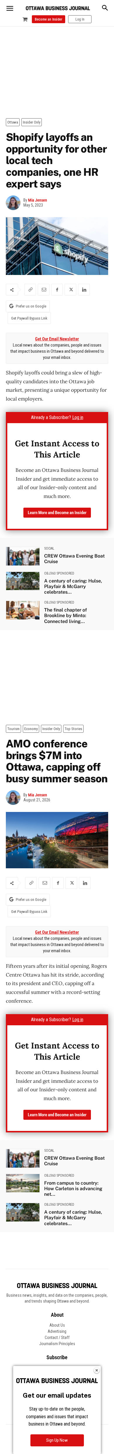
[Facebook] (57, 289)
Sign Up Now (57, 1440)
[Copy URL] (30, 289)
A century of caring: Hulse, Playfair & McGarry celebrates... (73, 586)
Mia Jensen (37, 200)
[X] (70, 289)
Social (49, 548)
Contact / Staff (57, 1337)
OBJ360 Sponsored (59, 573)
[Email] (43, 289)
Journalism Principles (57, 1343)
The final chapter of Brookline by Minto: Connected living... (65, 615)
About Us (57, 1325)
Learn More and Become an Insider (57, 512)
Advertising (57, 1331)
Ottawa (12, 122)
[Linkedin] (84, 289)
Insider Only (31, 122)
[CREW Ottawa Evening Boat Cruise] (23, 556)
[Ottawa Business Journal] (58, 8)
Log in (77, 417)
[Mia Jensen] (14, 202)
